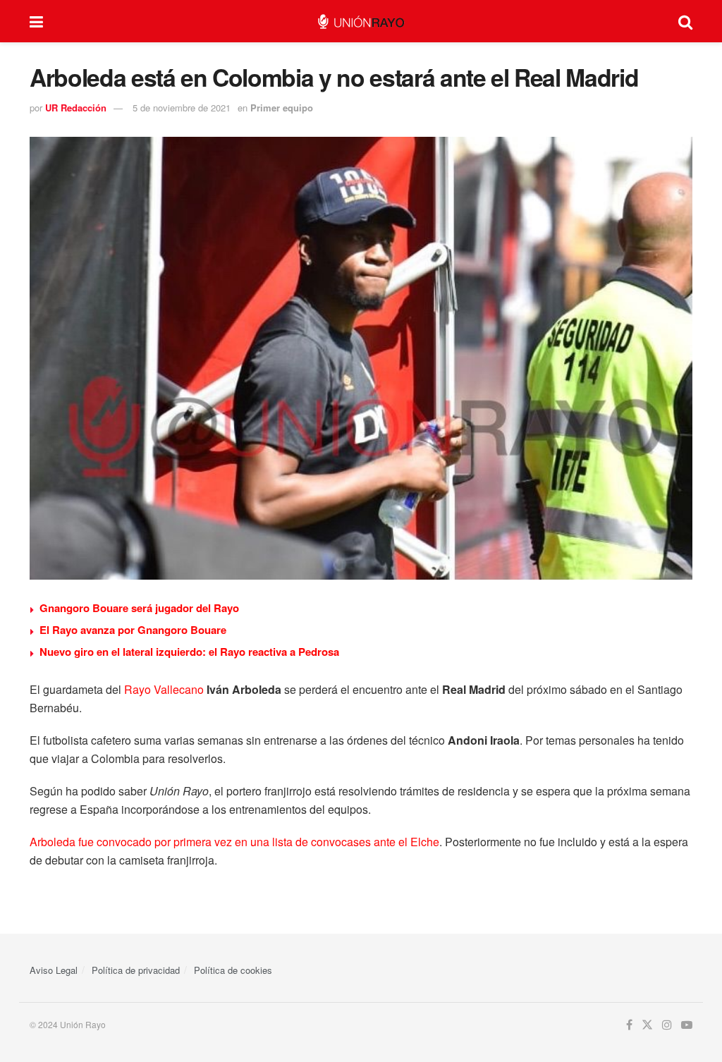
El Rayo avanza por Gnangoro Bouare (132, 629)
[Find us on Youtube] (686, 1025)
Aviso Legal (54, 970)
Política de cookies (233, 970)
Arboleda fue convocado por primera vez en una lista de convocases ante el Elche (234, 842)
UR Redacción (75, 107)
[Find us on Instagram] (667, 1025)
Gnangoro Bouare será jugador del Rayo (139, 608)
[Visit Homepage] (361, 21)
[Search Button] (685, 21)
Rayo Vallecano (164, 689)
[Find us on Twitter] (647, 1025)
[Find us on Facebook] (629, 1025)
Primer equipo (281, 107)
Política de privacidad (136, 970)
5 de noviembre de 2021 (182, 107)
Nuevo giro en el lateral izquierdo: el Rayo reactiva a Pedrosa (189, 651)
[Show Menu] (36, 21)
